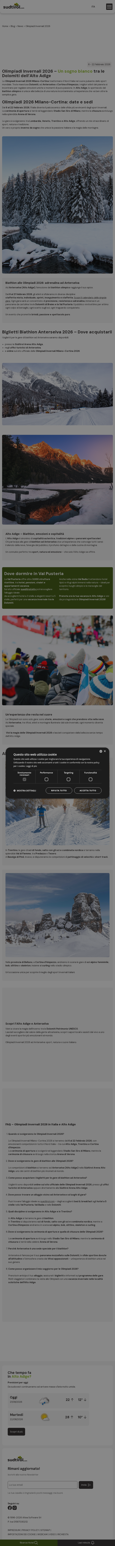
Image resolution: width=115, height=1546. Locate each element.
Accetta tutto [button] (88, 790)
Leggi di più (31, 766)
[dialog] (57, 773)
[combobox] (100, 751)
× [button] (105, 751)
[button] (24, 790)
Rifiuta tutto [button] (59, 790)
